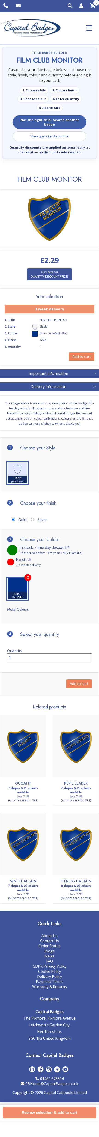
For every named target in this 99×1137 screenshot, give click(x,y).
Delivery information (63, 386)
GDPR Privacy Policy (50, 966)
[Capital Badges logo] (30, 28)
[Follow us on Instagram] (49, 1069)
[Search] (70, 6)
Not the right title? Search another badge (49, 122)
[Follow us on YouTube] (65, 1069)
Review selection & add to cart (49, 1112)
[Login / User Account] (81, 6)
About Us (49, 935)
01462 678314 (52, 1078)
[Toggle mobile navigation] (89, 28)
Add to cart (79, 683)
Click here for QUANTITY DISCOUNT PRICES (49, 274)
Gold (22, 519)
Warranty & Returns (49, 986)
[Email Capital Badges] (19, 6)
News (49, 956)
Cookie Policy (49, 971)
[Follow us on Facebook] (41, 1069)
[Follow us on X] (57, 1069)
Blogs (50, 951)
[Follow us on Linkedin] (32, 1069)
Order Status (49, 945)
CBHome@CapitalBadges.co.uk (51, 1083)
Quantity (14, 650)
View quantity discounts (49, 136)
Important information (62, 373)
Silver (42, 519)
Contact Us (49, 940)
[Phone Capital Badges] (6, 6)
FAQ (49, 961)
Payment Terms (49, 981)
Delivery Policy (49, 976)
